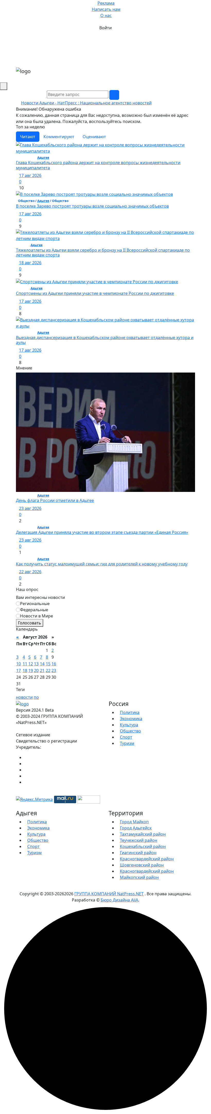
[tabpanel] (105, 254)
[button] (193, 77)
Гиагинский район (138, 852)
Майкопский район (139, 877)
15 (48, 664)
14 (42, 664)
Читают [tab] (27, 136)
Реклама (106, 3)
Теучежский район (138, 840)
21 (42, 670)
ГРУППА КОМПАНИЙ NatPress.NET (109, 894)
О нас (106, 15)
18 (25, 670)
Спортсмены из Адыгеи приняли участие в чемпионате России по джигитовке (95, 293)
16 (53, 664)
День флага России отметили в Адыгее (55, 500)
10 (18, 664)
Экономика (131, 718)
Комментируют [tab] (58, 136)
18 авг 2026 (30, 263)
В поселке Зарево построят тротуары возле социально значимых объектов (92, 206)
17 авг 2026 (30, 175)
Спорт (126, 737)
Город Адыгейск (136, 828)
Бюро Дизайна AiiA (119, 900)
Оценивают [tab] (94, 136)
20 (36, 670)
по (36, 697)
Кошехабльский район (143, 846)
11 (25, 664)
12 (30, 664)
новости (24, 697)
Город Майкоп (134, 822)
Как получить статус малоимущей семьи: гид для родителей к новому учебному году (102, 564)
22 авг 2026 (30, 571)
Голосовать (29, 623)
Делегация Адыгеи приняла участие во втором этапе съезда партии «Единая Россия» (102, 532)
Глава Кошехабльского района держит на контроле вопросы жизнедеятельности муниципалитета (98, 165)
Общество (130, 731)
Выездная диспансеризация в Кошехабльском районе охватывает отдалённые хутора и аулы (105, 340)
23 (53, 670)
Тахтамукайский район (143, 834)
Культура (129, 725)
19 (30, 670)
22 (48, 670)
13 (36, 664)
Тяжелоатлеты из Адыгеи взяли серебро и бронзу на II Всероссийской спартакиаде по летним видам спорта (103, 252)
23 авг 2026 (30, 508)
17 (18, 670)
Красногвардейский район (147, 859)
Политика (129, 712)
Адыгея (43, 157)
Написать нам (106, 9)
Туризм (127, 743)
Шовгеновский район (142, 865)
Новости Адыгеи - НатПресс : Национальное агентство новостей (86, 103)
